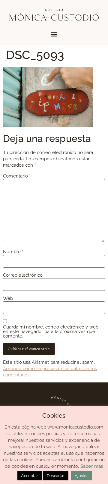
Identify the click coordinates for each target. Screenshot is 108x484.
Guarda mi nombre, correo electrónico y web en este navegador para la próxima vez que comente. (50, 331)
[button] (54, 34)
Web (8, 298)
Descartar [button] (56, 475)
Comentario (17, 176)
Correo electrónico (24, 275)
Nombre (13, 252)
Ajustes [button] (81, 475)
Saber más (91, 466)
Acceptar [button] (29, 475)
